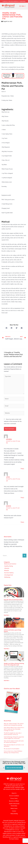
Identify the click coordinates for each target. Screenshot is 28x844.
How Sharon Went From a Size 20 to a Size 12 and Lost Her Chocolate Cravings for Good (14, 729)
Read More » (6, 615)
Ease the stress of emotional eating (13, 599)
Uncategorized (8, 575)
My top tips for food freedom (11, 748)
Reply (22, 468)
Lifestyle (6, 568)
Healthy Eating (8, 566)
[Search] (24, 556)
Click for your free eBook (12, 688)
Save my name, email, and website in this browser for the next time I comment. (12, 421)
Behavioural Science (10, 564)
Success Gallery (9, 572)
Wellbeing (7, 577)
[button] (6, 328)
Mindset (6, 570)
